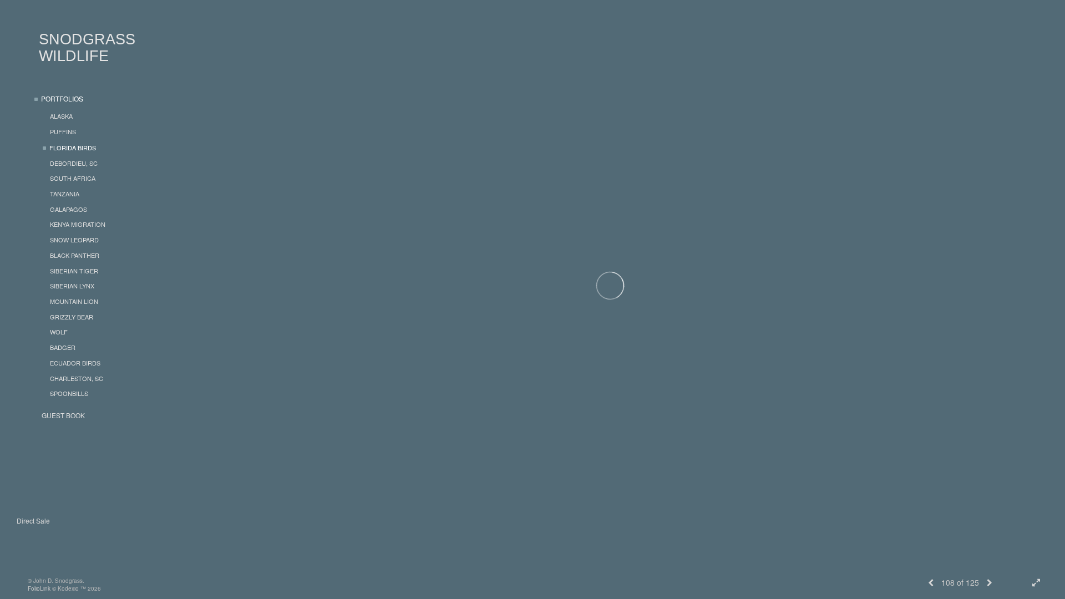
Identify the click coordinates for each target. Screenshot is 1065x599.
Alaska (61, 115)
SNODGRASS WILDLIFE (87, 47)
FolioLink (39, 588)
